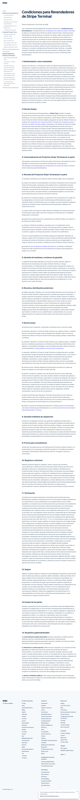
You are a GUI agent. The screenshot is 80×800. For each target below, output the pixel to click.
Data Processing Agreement (10, 49)
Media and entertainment (48, 745)
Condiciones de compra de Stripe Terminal (59, 31)
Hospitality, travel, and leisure (49, 740)
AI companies (45, 731)
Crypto (24, 721)
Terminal (24, 755)
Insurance (43, 742)
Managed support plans (67, 750)
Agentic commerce (46, 707)
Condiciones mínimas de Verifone (33, 139)
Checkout (24, 714)
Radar (23, 747)
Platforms (44, 727)
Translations (6, 51)
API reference (45, 774)
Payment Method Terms (10, 45)
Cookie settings (65, 725)
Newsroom (64, 737)
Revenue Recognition (27, 749)
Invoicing (24, 731)
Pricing (23, 703)
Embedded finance (46, 714)
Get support (64, 748)
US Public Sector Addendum (10, 87)
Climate (24, 716)
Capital (24, 712)
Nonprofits (44, 747)
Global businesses (46, 718)
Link (23, 736)
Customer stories (65, 705)
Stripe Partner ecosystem (48, 764)
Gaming (43, 738)
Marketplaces (45, 723)
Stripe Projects (45, 783)
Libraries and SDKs (46, 781)
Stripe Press (64, 740)
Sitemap (63, 722)
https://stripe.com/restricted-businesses (49, 348)
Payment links (25, 740)
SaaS (42, 729)
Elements (24, 725)
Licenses (63, 720)
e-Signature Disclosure (10, 30)
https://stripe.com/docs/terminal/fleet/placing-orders (56, 135)
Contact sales (64, 742)
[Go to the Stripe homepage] (4, 701)
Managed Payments (27, 738)
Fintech (43, 736)
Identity (24, 729)
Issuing (24, 734)
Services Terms (8, 19)
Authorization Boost (27, 707)
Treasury (24, 758)
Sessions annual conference (68, 712)
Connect (24, 718)
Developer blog (45, 785)
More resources (65, 727)
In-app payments (45, 721)
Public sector (44, 751)
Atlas (23, 705)
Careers (63, 735)
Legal (4, 11)
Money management (46, 725)
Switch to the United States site (49, 796)
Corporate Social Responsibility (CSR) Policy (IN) (9, 83)
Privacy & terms (65, 714)
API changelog (45, 779)
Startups (43, 705)
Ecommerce (44, 712)
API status (44, 776)
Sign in (63, 754)
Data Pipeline (25, 723)
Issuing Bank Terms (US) (10, 42)
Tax (23, 753)
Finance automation (46, 716)
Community (64, 710)
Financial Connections (28, 727)
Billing (23, 710)
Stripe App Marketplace (47, 761)
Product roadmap (65, 733)
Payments (24, 742)
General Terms (8, 17)
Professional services (47, 749)
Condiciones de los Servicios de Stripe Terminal (38, 227)
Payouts (24, 745)
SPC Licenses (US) (9, 40)
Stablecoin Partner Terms (11, 47)
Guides (62, 703)
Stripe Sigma (25, 751)
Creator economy (46, 734)
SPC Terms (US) (8, 38)
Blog (62, 707)
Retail (42, 753)
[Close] (77, 792)
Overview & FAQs (8, 15)
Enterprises (44, 703)
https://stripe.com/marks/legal (32, 165)
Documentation (45, 772)
